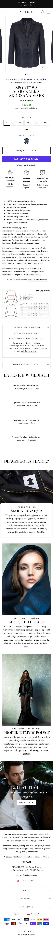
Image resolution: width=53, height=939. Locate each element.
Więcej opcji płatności (26, 165)
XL (20, 122)
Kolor (26, 136)
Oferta (26, 890)
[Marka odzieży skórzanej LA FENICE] (26, 12)
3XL (36, 122)
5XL (26, 129)
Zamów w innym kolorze (26, 327)
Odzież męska (26, 79)
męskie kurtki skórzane (37, 279)
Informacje (26, 899)
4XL (45, 122)
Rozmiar (26, 118)
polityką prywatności (29, 351)
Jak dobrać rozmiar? (26, 333)
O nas (45, 856)
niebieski (26, 141)
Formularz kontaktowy (26, 365)
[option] (26, 3)
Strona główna (12, 79)
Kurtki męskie (40, 79)
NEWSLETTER (26, 907)
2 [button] (28, 74)
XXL (28, 122)
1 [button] (25, 74)
